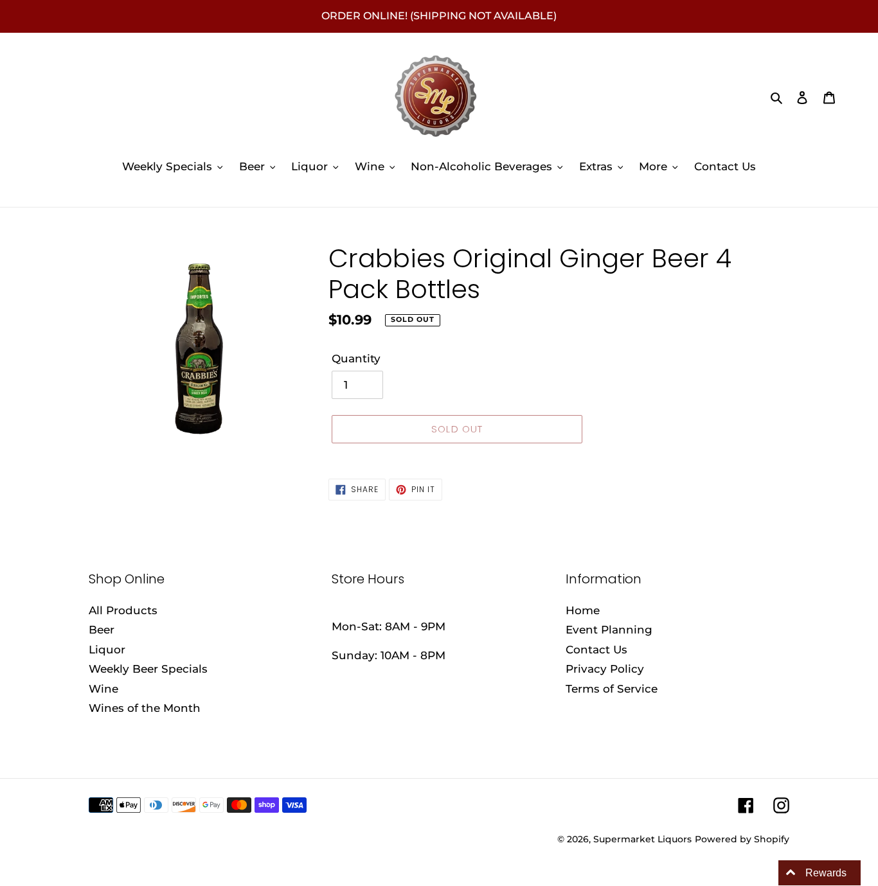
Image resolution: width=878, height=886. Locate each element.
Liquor (107, 649)
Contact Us (596, 649)
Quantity (356, 358)
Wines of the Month (145, 708)
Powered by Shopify (742, 839)
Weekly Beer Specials (148, 668)
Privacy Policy (605, 668)
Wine (103, 688)
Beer (101, 629)
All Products (123, 610)
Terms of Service (612, 688)
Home (583, 610)
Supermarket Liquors (642, 839)
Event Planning (609, 629)
